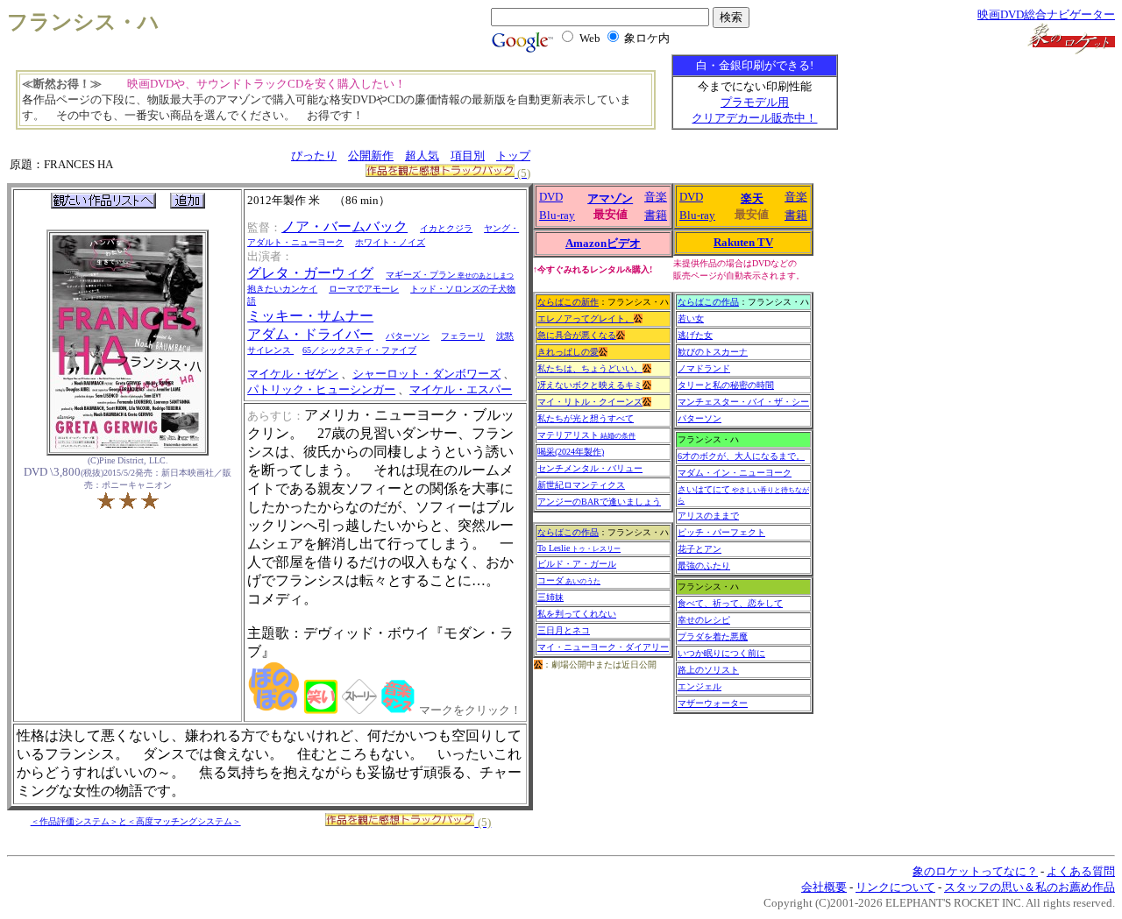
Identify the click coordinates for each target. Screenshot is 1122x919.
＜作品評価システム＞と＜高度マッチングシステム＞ (136, 821)
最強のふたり (704, 565)
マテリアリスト (586, 435)
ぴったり (314, 155)
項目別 (468, 155)
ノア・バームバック (344, 226)
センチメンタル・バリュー (590, 468)
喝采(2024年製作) (570, 451)
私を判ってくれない (576, 614)
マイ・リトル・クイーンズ (590, 401)
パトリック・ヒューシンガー (321, 389)
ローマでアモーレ (364, 288)
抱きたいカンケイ (282, 288)
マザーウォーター (713, 703)
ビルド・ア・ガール (576, 564)
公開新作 (371, 155)
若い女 (691, 318)
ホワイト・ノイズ (390, 242)
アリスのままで (708, 515)
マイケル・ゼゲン (292, 373)
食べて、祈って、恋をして (730, 603)
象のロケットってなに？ (975, 871)
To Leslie (579, 548)
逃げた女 (695, 335)
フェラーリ (463, 336)
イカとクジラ (446, 228)
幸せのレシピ (704, 620)
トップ (513, 155)
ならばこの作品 (568, 532)
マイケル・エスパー (460, 389)
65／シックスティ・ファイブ (359, 350)
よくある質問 (1081, 871)
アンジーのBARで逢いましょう (599, 501)
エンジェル (699, 686)
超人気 (422, 155)
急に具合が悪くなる (576, 335)
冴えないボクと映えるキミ (590, 385)
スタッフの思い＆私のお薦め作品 (1029, 887)
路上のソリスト (708, 670)
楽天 (752, 198)
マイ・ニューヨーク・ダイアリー (603, 647)
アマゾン (610, 198)
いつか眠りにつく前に (721, 653)
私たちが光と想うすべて (585, 418)
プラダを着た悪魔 (713, 636)
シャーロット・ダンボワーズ (426, 373)
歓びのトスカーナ (713, 352)
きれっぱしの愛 (568, 352)
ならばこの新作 (568, 302)
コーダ (568, 580)
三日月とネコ (563, 630)
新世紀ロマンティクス (581, 485)
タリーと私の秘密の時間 (726, 385)
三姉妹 (550, 597)
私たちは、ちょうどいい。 (590, 368)
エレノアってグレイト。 (585, 318)
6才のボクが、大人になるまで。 (741, 456)
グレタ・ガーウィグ (310, 272)
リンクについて (895, 887)
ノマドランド (704, 368)
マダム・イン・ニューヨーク (735, 472)
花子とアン (699, 549)
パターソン (408, 336)
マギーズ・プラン (450, 274)
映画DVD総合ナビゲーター (1046, 14)
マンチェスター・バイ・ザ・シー (743, 401)
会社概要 (824, 887)
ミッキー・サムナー (310, 315)
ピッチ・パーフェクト (721, 532)
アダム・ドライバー (310, 334)
